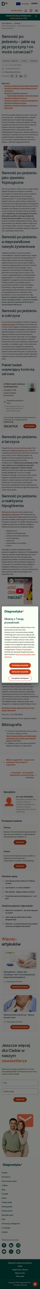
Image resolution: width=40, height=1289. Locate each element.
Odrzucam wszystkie (20, 672)
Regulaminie (10, 649)
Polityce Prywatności (23, 649)
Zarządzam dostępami (20, 678)
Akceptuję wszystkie (20, 665)
